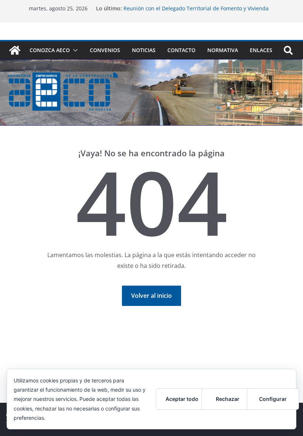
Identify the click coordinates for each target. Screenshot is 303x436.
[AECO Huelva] (15, 50)
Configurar (273, 399)
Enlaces (261, 50)
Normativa (222, 50)
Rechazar (227, 399)
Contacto (181, 50)
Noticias (144, 50)
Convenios (105, 50)
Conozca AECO (50, 50)
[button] (74, 50)
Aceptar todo (182, 399)
